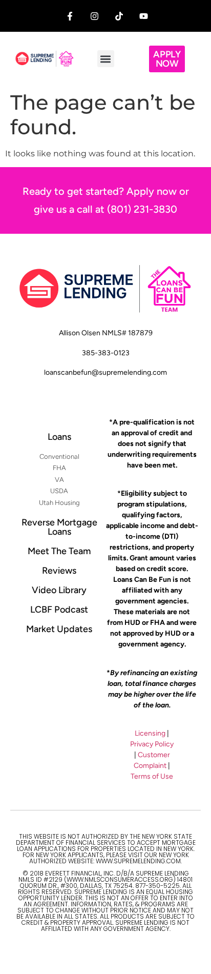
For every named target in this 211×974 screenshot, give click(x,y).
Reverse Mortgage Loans (59, 527)
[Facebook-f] (69, 16)
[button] (105, 58)
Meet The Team (59, 551)
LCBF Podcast (59, 609)
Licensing (150, 733)
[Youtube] (143, 16)
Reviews (59, 570)
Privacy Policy (152, 744)
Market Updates (59, 629)
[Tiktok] (119, 16)
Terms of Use (152, 776)
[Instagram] (94, 16)
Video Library (59, 590)
